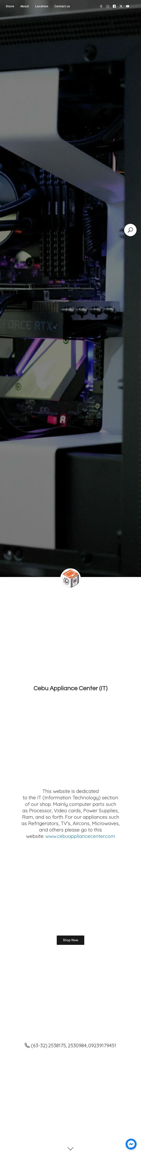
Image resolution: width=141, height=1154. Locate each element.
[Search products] (130, 230)
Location (41, 6)
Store (10, 6)
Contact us (62, 6)
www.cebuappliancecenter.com (80, 836)
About (24, 6)
